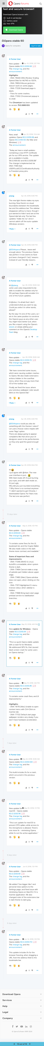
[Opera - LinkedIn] (26, 1026)
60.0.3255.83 (15, 533)
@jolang (14, 285)
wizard (11, 327)
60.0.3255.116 (15, 814)
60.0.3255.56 (26, 66)
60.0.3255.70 (26, 360)
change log (17, 69)
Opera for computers (13, 46)
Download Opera (16, 30)
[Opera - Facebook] (13, 1026)
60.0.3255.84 (20, 632)
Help (4, 1006)
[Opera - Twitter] (17, 1026)
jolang (11, 196)
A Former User (15, 59)
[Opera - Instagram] (31, 1026)
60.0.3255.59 (28, 137)
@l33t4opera (14, 249)
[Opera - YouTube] (21, 1026)
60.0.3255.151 (14, 874)
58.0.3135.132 (20, 140)
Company (7, 1018)
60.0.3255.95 (26, 686)
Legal (5, 1012)
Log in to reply (36, 46)
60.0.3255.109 (26, 762)
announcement (15, 71)
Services (7, 1000)
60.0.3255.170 (26, 942)
